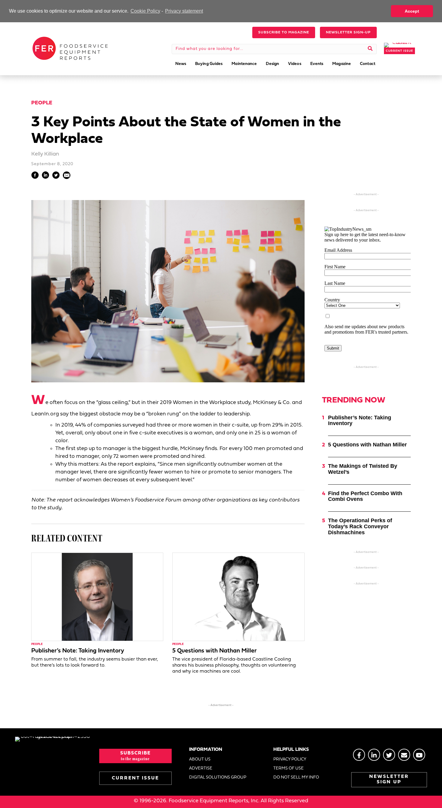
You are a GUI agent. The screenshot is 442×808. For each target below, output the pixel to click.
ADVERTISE (200, 768)
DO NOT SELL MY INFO (296, 777)
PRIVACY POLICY (289, 759)
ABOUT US (199, 759)
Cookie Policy (145, 11)
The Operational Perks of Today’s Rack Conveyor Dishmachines (360, 526)
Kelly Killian (45, 154)
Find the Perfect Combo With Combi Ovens (365, 496)
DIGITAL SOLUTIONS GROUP (217, 777)
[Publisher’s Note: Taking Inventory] (97, 596)
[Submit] (370, 49)
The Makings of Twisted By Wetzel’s (362, 469)
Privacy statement (184, 11)
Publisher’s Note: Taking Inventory (77, 651)
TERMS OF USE (288, 768)
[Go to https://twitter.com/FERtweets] (389, 755)
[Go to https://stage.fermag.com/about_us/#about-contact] (404, 755)
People (41, 103)
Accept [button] (412, 11)
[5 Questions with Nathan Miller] (238, 596)
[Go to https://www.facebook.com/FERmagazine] (359, 755)
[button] (283, 32)
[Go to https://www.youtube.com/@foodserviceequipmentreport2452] (419, 755)
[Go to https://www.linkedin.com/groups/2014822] (374, 755)
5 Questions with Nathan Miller (214, 651)
